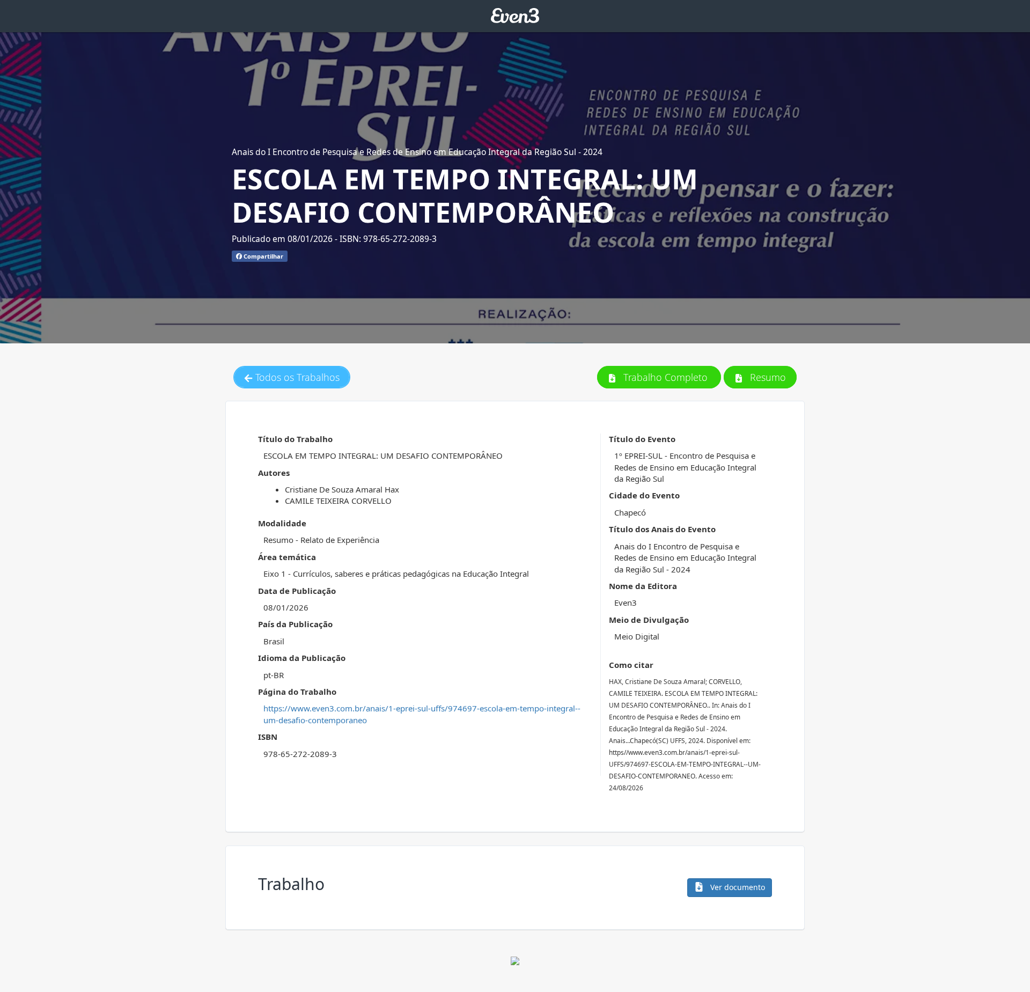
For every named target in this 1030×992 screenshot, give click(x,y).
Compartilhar (262, 256)
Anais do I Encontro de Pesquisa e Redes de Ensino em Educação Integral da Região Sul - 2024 (417, 152)
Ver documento (736, 887)
